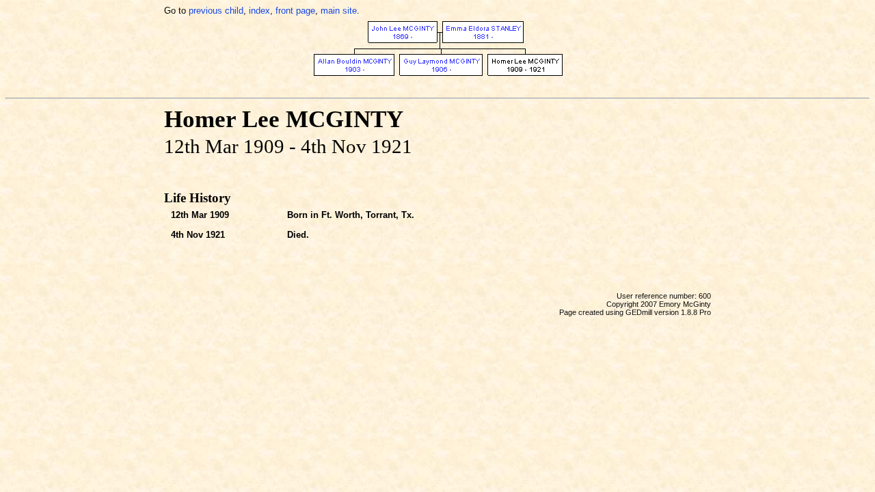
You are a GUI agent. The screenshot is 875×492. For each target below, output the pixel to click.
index (259, 10)
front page (295, 10)
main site (339, 10)
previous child (216, 10)
